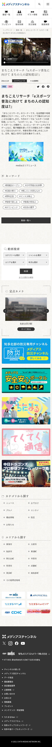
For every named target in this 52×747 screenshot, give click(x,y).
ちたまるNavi (9, 717)
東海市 (9, 544)
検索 (26, 271)
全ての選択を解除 (26, 277)
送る (48, 87)
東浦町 (34, 551)
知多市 (9, 551)
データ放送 (8, 677)
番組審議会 (8, 682)
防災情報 (32, 24)
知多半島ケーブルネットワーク (16, 729)
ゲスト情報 (32, 14)
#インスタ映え (25, 196)
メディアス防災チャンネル (15, 673)
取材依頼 (19, 24)
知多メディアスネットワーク (16, 725)
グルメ (9, 510)
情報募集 (7, 702)
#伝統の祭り (10, 191)
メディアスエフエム (12, 721)
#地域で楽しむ (11, 202)
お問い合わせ (9, 694)
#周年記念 (9, 196)
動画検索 (45, 24)
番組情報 (10, 517)
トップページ (7, 30)
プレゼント (6, 24)
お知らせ (10, 524)
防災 (33, 517)
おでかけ (35, 503)
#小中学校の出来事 (33, 185)
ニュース (10, 503)
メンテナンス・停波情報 (14, 710)
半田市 (34, 558)
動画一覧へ (26, 220)
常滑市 (9, 566)
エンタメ (35, 510)
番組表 (45, 14)
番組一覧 (6, 14)
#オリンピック (11, 207)
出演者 (19, 14)
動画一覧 (19, 30)
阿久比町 (10, 558)
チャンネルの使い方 (12, 669)
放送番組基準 (9, 686)
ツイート (38, 87)
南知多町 (35, 573)
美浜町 (9, 573)
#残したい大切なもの (30, 191)
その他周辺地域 (13, 580)
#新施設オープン (12, 185)
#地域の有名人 (29, 202)
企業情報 (7, 690)
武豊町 (34, 566)
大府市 (34, 544)
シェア (43, 87)
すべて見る (26, 329)
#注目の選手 (28, 207)
